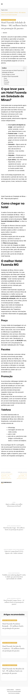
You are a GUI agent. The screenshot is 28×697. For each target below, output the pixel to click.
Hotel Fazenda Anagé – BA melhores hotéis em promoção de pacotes (14, 529)
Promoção (6, 82)
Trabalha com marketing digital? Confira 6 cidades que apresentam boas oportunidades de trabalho (14, 577)
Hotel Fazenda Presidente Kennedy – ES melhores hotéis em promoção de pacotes (12, 626)
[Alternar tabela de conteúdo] (23, 68)
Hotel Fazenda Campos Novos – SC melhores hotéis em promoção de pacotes (14, 602)
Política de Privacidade (14, 691)
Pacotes (6, 80)
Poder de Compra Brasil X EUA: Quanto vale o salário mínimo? (14, 552)
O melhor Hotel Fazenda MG (10, 76)
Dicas (14, 502)
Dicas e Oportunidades (18, 549)
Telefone (6, 84)
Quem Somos (10, 689)
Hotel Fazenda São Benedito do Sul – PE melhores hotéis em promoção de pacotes (13, 671)
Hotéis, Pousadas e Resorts (8, 19)
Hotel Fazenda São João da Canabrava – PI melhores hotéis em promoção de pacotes (13, 648)
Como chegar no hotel (8, 74)
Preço (5, 78)
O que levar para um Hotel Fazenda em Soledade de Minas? (13, 71)
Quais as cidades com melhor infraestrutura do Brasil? (14, 505)
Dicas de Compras (8, 549)
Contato (18, 689)
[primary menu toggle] (2, 4)
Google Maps (13, 243)
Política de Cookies (14, 693)
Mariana (5, 32)
